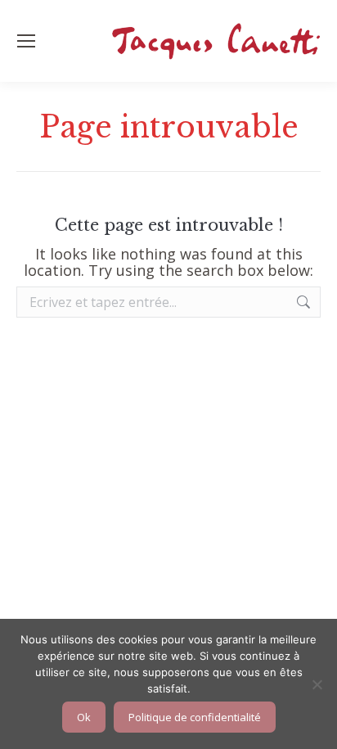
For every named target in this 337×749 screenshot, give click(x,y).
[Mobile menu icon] (26, 41)
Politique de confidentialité (194, 717)
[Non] (316, 684)
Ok (84, 717)
